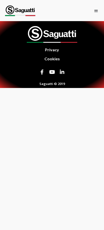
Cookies (52, 58)
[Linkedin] (62, 72)
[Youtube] (52, 72)
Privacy (52, 49)
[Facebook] (42, 72)
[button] (96, 11)
